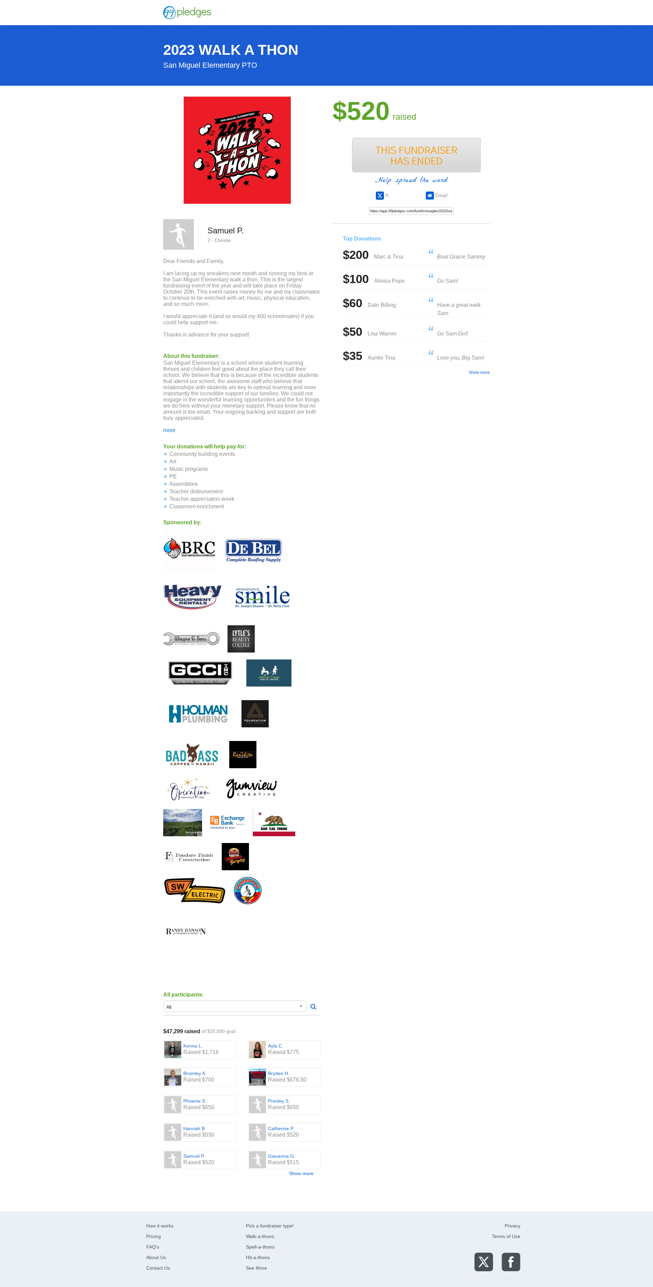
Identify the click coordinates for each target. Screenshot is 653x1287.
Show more (301, 1173)
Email (440, 195)
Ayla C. (275, 1046)
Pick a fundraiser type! (270, 1225)
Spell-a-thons (260, 1247)
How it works (159, 1225)
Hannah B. (194, 1128)
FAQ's (152, 1247)
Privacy (512, 1225)
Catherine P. (281, 1128)
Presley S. (279, 1101)
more (169, 430)
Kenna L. (193, 1046)
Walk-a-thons (260, 1236)
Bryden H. (278, 1073)
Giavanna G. (281, 1156)
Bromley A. (194, 1073)
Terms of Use (506, 1236)
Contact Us (158, 1268)
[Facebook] (511, 1262)
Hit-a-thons (258, 1257)
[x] (483, 1262)
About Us (156, 1257)
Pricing (153, 1236)
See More (256, 1268)
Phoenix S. (194, 1101)
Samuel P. (194, 1156)
